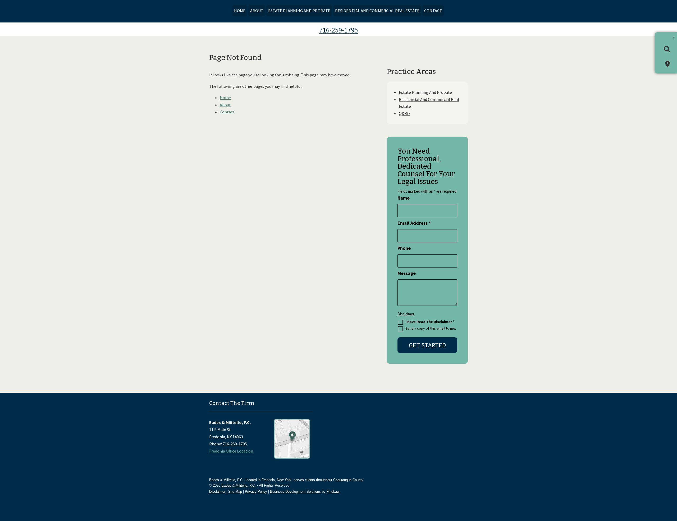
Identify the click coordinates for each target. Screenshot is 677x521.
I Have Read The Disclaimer (429, 322)
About (256, 10)
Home (239, 10)
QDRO (404, 113)
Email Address (414, 223)
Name (403, 198)
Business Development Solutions (295, 492)
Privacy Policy (256, 492)
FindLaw (333, 492)
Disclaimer (405, 313)
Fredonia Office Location (231, 451)
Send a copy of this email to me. (430, 328)
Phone (404, 248)
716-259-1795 (338, 29)
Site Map (235, 492)
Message (406, 273)
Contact (433, 10)
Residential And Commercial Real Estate (377, 10)
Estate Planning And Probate (299, 10)
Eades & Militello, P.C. (238, 485)
